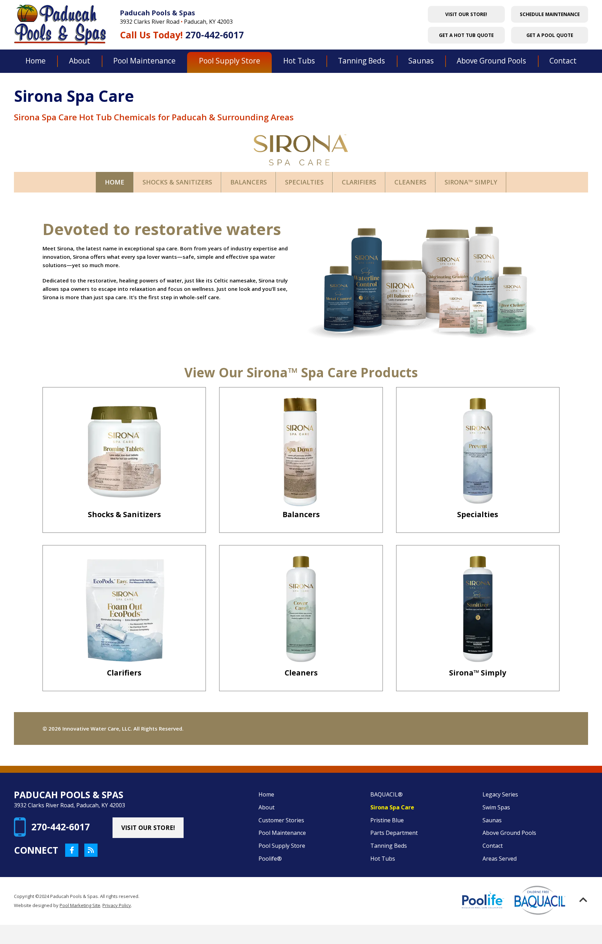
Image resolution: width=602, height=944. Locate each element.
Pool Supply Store (281, 845)
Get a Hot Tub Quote (466, 35)
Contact (493, 845)
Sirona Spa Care (392, 807)
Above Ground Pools (509, 833)
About (266, 807)
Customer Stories (281, 820)
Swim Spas (496, 807)
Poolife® (270, 858)
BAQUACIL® (386, 794)
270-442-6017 (214, 35)
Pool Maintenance (282, 833)
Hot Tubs (382, 858)
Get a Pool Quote (549, 35)
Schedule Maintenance (550, 14)
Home (266, 794)
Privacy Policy (116, 905)
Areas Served (500, 858)
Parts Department (394, 833)
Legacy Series (500, 794)
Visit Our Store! (466, 14)
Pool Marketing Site (80, 905)
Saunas (492, 820)
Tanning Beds (388, 845)
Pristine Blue (387, 820)
